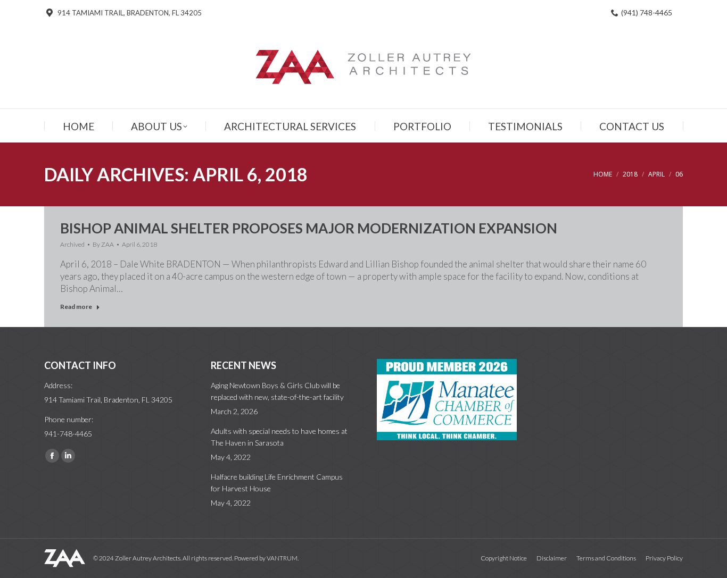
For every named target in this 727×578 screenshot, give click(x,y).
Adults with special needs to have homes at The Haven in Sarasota (279, 436)
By (103, 244)
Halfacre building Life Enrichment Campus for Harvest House (277, 482)
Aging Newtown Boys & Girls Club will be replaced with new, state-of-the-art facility (277, 391)
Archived (72, 244)
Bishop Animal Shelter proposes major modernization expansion (308, 228)
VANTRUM (282, 558)
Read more (76, 307)
